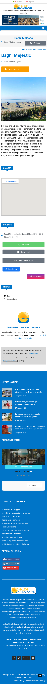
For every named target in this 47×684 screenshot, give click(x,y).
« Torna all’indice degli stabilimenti (33, 49)
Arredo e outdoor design (12, 537)
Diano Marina (9, 42)
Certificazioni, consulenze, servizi (15, 530)
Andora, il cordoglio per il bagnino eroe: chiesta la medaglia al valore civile (30, 428)
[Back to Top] (40, 675)
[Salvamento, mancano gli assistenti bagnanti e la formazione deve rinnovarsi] (7, 405)
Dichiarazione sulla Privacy (35, 681)
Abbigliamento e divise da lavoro (15, 544)
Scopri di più (34, 485)
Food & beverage (9, 527)
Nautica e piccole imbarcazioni (15, 541)
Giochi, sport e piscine (11, 516)
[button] (35, 43)
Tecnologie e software (11, 520)
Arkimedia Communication (23, 678)
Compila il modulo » (10, 361)
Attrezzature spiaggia (11, 509)
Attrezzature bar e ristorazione (15, 523)
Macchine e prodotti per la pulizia (16, 513)
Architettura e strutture (12, 534)
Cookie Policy (19, 681)
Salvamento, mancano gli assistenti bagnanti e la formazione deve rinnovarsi (26, 404)
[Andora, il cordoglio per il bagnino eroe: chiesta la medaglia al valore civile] (7, 430)
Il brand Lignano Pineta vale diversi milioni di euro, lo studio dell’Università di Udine (28, 391)
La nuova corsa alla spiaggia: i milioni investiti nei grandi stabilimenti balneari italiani (28, 416)
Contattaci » (33, 353)
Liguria (18, 42)
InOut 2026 (22, 471)
